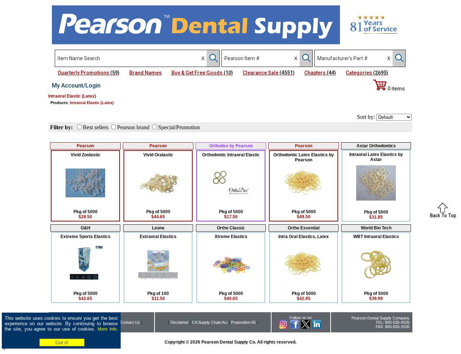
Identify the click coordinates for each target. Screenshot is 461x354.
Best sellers (95, 127)
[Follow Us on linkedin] (316, 327)
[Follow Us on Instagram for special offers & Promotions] (283, 327)
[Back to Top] (443, 217)
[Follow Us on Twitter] (305, 327)
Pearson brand (133, 127)
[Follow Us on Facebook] (294, 327)
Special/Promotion (179, 127)
